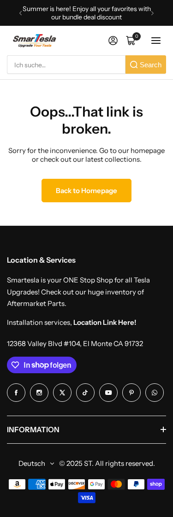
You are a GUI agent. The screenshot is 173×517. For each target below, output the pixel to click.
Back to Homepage (86, 190)
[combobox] (66, 64)
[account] (113, 40)
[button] (20, 13)
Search (150, 65)
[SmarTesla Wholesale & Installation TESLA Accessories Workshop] (35, 41)
